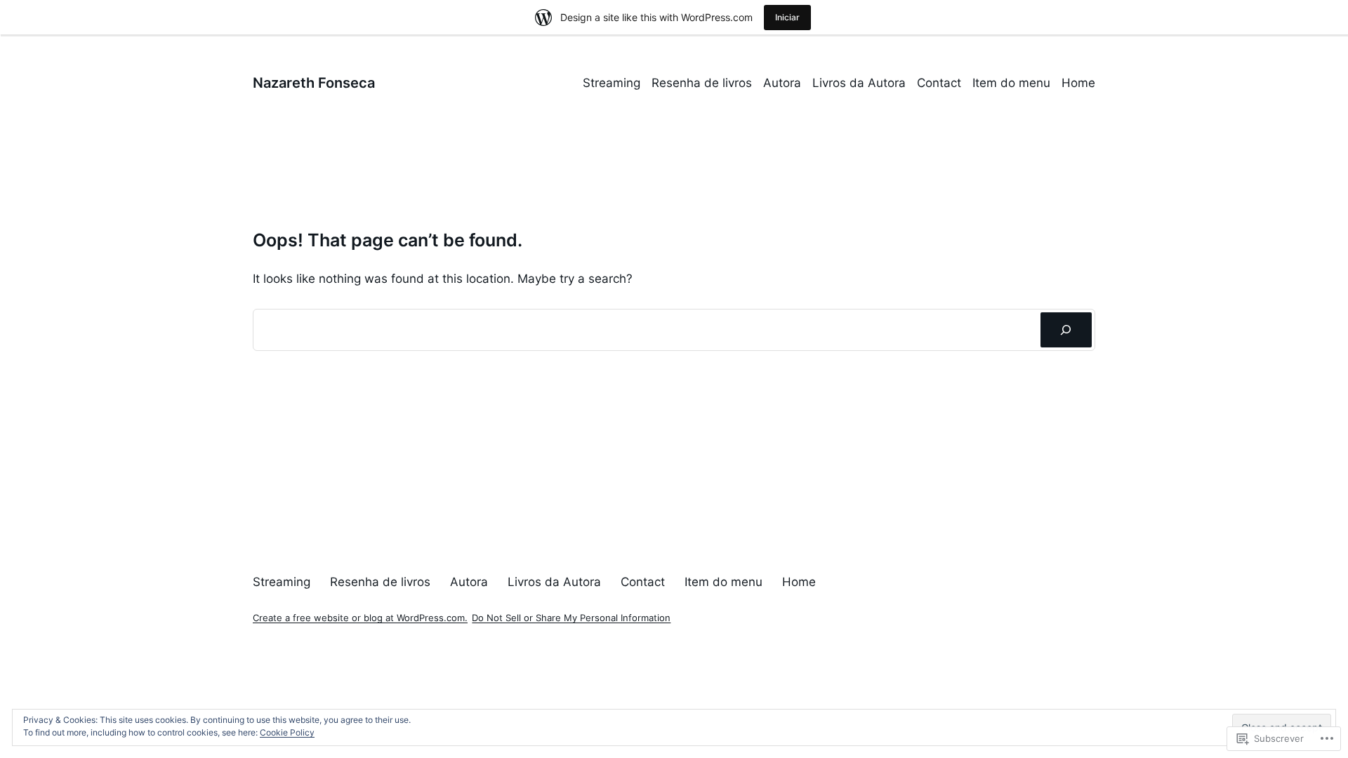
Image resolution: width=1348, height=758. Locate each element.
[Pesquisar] (1066, 330)
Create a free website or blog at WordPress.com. (360, 618)
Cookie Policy (287, 732)
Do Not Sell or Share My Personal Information (571, 618)
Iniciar (787, 17)
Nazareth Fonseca (314, 82)
